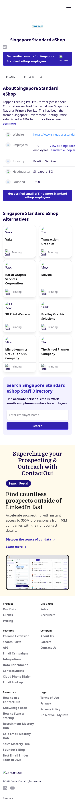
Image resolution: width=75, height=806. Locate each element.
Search (37, 426)
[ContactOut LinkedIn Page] (5, 788)
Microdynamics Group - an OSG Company (16, 353)
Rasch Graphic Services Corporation (15, 279)
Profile (10, 77)
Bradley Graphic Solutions (53, 316)
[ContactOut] (20, 6)
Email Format (33, 77)
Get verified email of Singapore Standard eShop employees (37, 195)
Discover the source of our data (28, 539)
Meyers (46, 275)
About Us (47, 636)
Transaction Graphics (50, 241)
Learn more (14, 547)
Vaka (9, 239)
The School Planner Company (55, 351)
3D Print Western (17, 314)
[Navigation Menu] (68, 6)
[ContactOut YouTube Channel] (12, 788)
